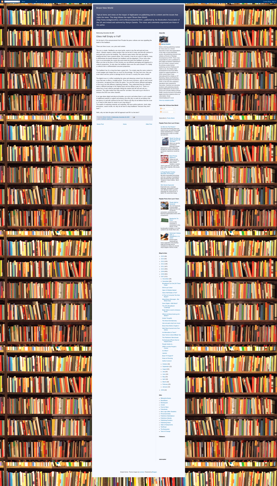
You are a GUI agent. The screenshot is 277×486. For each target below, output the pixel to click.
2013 (162, 261)
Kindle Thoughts (167, 318)
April (164, 379)
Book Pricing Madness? (173, 156)
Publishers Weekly (166, 418)
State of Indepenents (167, 425)
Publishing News (166, 422)
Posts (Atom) (171, 118)
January (165, 387)
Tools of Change (165, 431)
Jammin (164, 353)
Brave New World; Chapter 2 (170, 326)
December (166, 279)
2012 (162, 264)
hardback (103, 119)
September (166, 366)
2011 (162, 266)
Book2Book (164, 400)
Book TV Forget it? (167, 356)
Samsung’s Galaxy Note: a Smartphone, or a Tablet (175, 235)
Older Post (149, 124)
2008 (162, 274)
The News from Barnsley (169, 321)
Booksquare (164, 402)
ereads (163, 405)
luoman (142, 472)
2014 (162, 259)
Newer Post (100, 124)
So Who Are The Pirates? (168, 127)
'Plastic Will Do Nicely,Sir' (174, 203)
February (165, 384)
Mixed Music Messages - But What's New (170, 300)
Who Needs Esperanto (167, 185)
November (166, 281)
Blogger (154, 472)
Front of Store (165, 407)
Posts (163, 108)
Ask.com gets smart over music (171, 323)
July (164, 371)
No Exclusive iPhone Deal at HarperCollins (170, 340)
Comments (165, 112)
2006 (162, 390)
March (165, 382)
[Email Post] (133, 117)
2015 (162, 256)
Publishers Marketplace (168, 416)
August (165, 369)
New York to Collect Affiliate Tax (171, 335)
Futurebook (164, 409)
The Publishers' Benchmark (170, 337)
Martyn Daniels (166, 44)
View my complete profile (166, 100)
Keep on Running (167, 358)
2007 (162, 276)
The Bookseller (165, 429)
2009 (162, 271)
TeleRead (163, 427)
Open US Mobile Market (169, 290)
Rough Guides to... (167, 344)
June (164, 374)
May (164, 376)
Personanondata (166, 414)
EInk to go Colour (167, 287)
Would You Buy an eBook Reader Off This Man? (175, 140)
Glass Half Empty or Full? (169, 292)
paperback (110, 119)
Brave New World (104, 8)
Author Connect (167, 361)
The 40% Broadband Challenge (168, 306)
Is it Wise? (165, 351)
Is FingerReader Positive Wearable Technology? (168, 172)
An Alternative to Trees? (169, 332)
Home (125, 124)
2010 (162, 269)
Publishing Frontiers (166, 420)
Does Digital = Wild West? (170, 303)
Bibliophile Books (166, 398)
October (165, 364)
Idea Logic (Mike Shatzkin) (168, 411)
